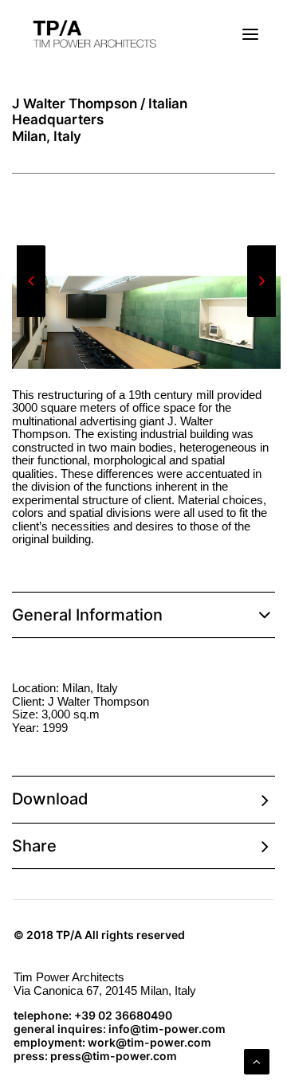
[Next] (261, 316)
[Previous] (31, 316)
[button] (250, 34)
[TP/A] (92, 34)
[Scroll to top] (256, 1060)
